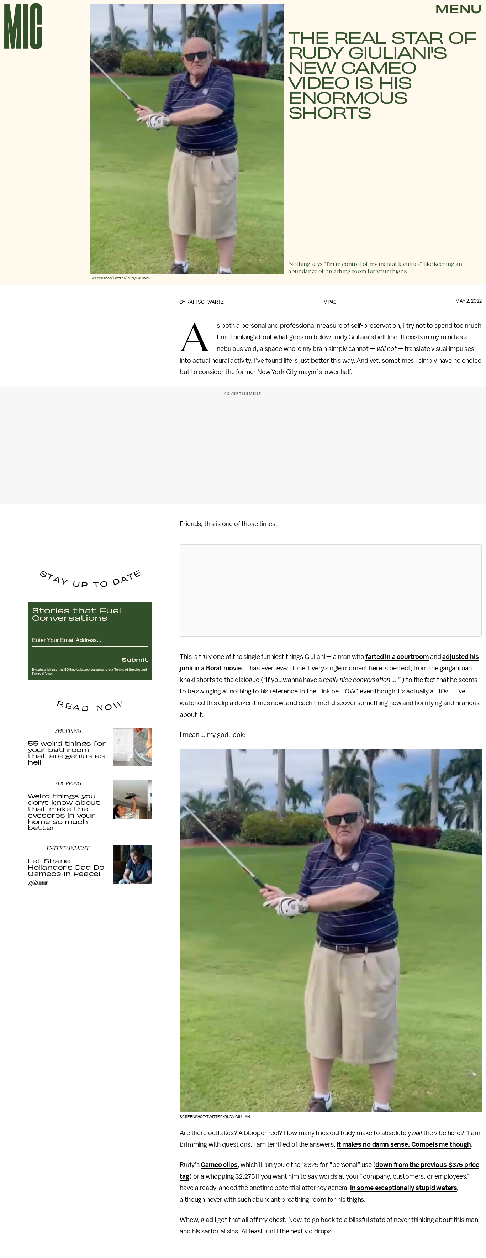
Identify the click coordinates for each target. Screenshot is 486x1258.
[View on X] (331, 590)
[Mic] (23, 26)
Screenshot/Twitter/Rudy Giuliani (215, 1117)
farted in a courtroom (397, 656)
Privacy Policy (42, 673)
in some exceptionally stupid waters (403, 1187)
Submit (135, 659)
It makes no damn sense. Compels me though (404, 1144)
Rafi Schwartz (205, 302)
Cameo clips (219, 1164)
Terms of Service (127, 669)
